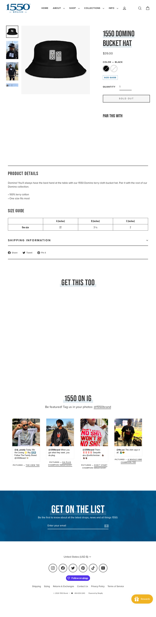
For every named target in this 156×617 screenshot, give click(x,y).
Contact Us (82, 586)
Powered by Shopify (96, 593)
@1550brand (102, 407)
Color (113, 62)
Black (106, 68)
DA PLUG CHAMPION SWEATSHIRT (60, 463)
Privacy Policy (98, 586)
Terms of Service (116, 586)
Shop (73, 8)
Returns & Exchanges (63, 586)
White (114, 68)
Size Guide (110, 77)
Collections (92, 8)
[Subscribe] (106, 525)
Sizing (47, 586)
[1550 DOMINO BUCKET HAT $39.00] (109, 134)
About (57, 8)
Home (44, 8)
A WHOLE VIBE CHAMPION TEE (131, 461)
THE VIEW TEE (33, 465)
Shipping (36, 586)
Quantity (109, 86)
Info (112, 8)
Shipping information (29, 240)
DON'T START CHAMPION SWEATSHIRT (94, 466)
